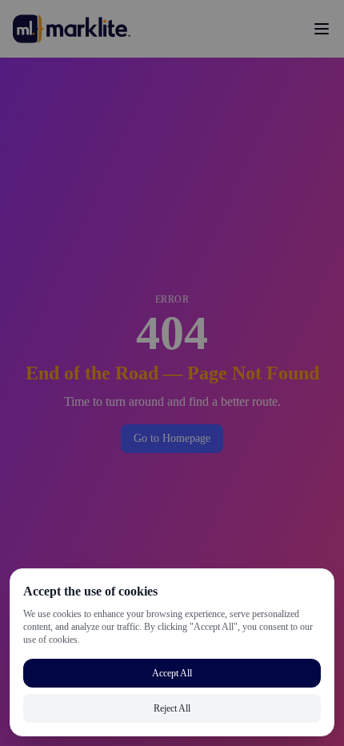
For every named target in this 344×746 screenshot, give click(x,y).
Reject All (172, 708)
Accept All (172, 673)
